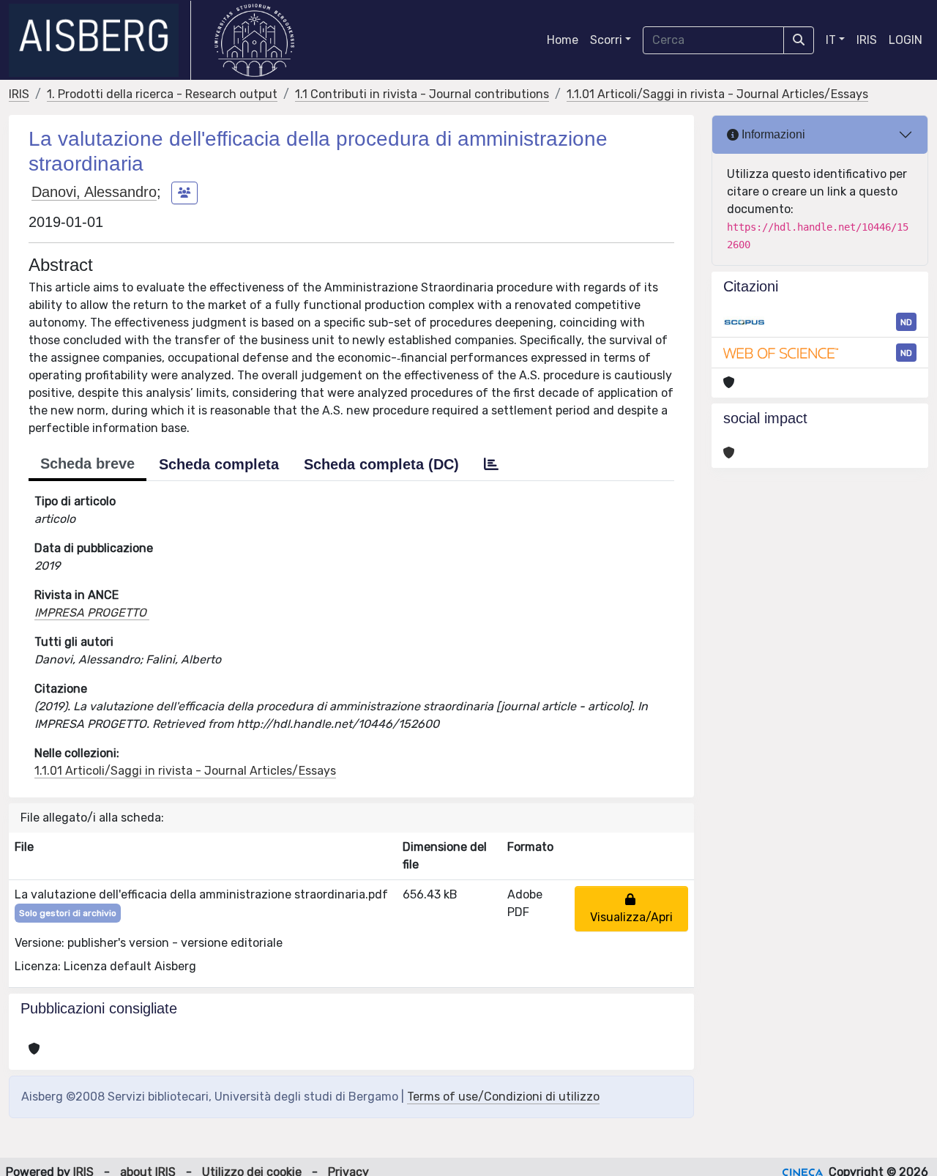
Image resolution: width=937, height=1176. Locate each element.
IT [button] (831, 40)
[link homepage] (100, 40)
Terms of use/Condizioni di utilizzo (503, 1097)
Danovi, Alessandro (94, 192)
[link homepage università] (254, 40)
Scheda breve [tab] (87, 463)
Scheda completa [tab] (219, 464)
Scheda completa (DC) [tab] (381, 464)
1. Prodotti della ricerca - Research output (162, 94)
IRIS (866, 40)
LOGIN (905, 40)
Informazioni (772, 134)
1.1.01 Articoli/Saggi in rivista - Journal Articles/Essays (717, 94)
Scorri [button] (606, 40)
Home (562, 40)
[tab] (491, 464)
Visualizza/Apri (631, 908)
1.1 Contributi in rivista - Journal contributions (422, 94)
